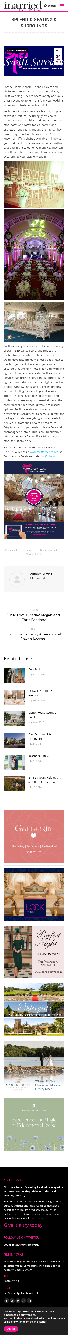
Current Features (16, 50)
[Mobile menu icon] (61, 5)
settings (42, 1322)
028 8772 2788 (11, 1281)
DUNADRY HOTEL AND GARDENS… (42, 693)
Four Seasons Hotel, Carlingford (40, 736)
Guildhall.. (34, 669)
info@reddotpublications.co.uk (21, 1293)
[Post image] (14, 675)
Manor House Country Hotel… (42, 715)
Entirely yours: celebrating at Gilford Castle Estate (45, 780)
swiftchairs (49, 456)
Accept (11, 1328)
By (48, 550)
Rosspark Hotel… (38, 756)
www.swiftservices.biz (44, 452)
